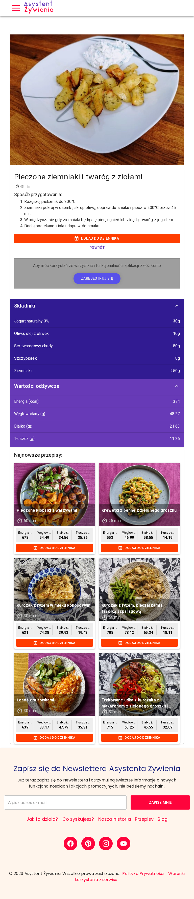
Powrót (97, 248)
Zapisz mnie (160, 802)
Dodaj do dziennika (100, 238)
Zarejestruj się (97, 278)
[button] (97, 306)
